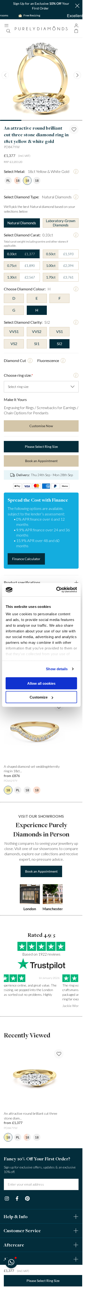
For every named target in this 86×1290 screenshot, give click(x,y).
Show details (57, 669)
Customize (39, 697)
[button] (11, 1262)
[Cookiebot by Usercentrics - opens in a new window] (57, 590)
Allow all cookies (41, 683)
